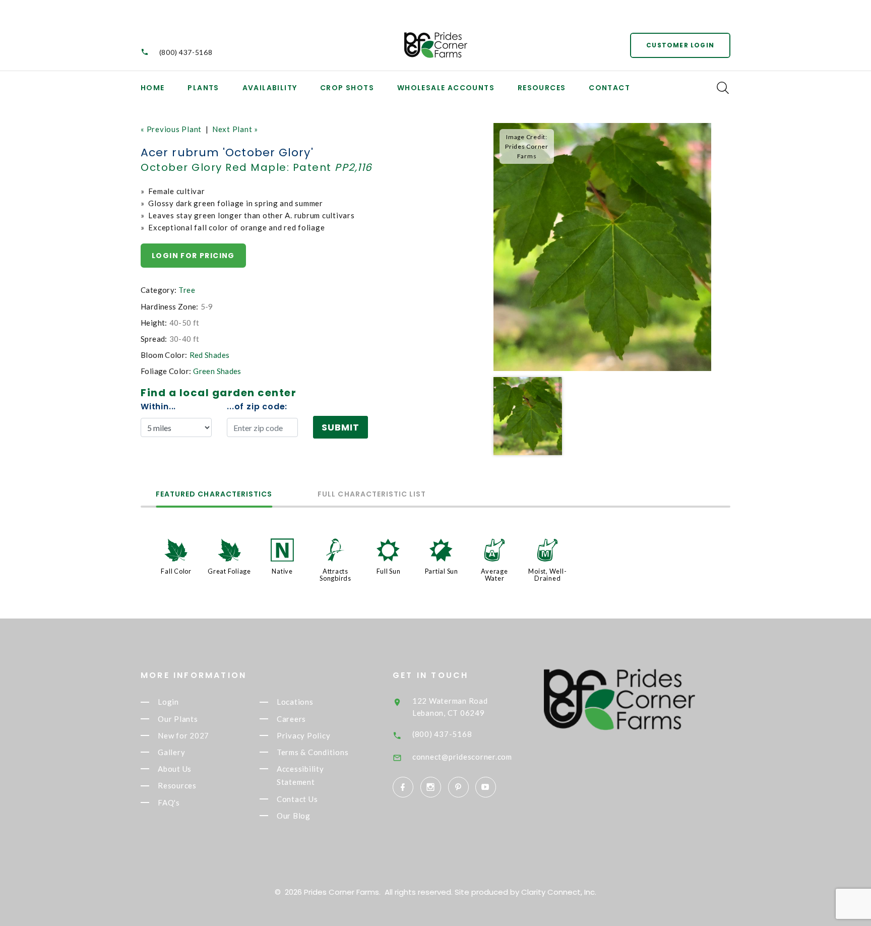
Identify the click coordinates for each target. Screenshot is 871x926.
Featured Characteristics (214, 494)
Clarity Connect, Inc (558, 892)
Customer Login (680, 45)
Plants (203, 88)
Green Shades (217, 371)
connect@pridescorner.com (462, 756)
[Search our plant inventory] (722, 87)
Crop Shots (347, 88)
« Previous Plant (171, 129)
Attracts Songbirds (335, 574)
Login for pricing (193, 256)
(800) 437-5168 (186, 52)
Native (282, 571)
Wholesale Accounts (445, 88)
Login (168, 702)
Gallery (171, 752)
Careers (291, 718)
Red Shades (210, 354)
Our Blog (293, 815)
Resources (542, 88)
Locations (295, 702)
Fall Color (176, 571)
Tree (186, 289)
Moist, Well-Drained (547, 574)
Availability (269, 88)
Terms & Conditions (313, 752)
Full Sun (389, 571)
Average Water (494, 574)
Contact (609, 88)
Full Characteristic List (372, 494)
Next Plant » (235, 129)
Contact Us (297, 799)
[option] (602, 247)
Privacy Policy (304, 735)
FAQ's (169, 802)
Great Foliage (229, 571)
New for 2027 (183, 735)
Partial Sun (441, 571)
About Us (175, 768)
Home (153, 88)
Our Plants (178, 718)
